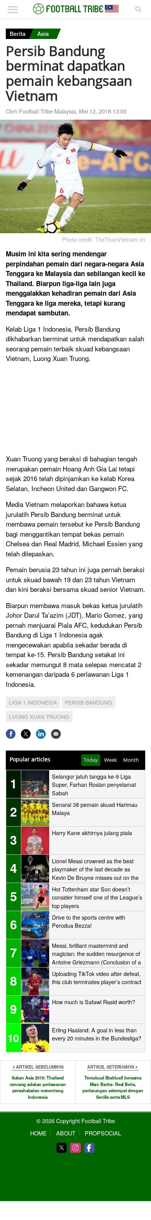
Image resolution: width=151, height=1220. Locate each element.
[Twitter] (62, 1148)
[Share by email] (56, 734)
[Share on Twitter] (26, 734)
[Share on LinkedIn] (41, 734)
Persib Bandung (88, 702)
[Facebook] (89, 1148)
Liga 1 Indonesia (33, 702)
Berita (18, 33)
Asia (43, 33)
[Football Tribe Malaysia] (75, 9)
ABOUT (66, 1133)
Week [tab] (110, 759)
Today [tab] (91, 759)
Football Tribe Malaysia (47, 111)
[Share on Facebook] (10, 734)
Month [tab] (131, 759)
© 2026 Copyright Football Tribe (75, 1121)
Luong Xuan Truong (39, 716)
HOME (38, 1133)
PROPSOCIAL (103, 1133)
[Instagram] (75, 1148)
